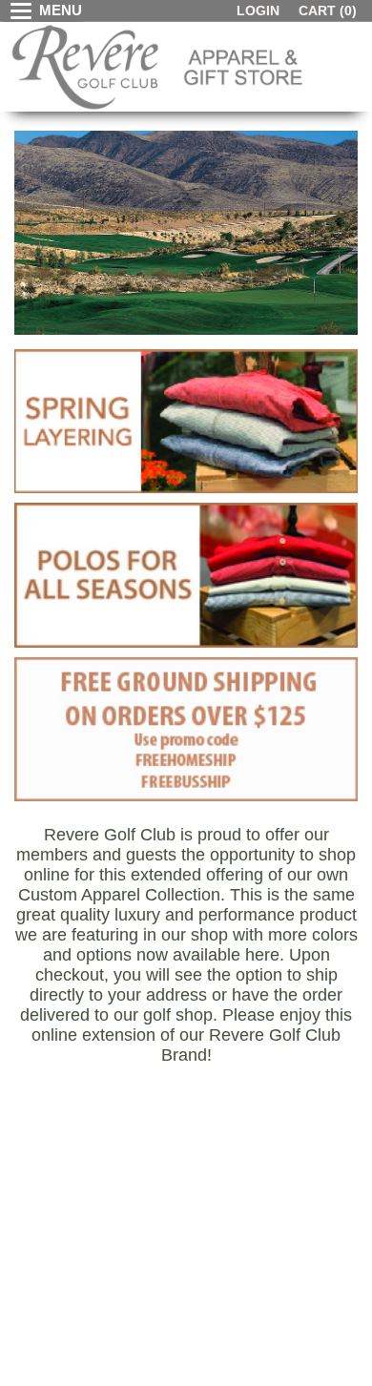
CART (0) (328, 10)
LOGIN (258, 10)
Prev (29, 236)
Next (342, 236)
